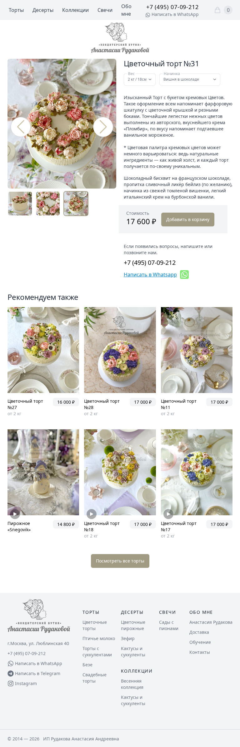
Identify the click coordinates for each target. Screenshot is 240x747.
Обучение (200, 642)
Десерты (42, 10)
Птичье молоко (98, 638)
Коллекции (75, 10)
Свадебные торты (94, 678)
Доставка (199, 632)
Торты (16, 10)
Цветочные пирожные (133, 625)
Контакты (199, 652)
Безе (87, 665)
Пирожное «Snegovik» (19, 526)
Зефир (128, 638)
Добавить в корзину (187, 219)
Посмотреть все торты (120, 561)
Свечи (105, 10)
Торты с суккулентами (97, 651)
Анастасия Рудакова (210, 622)
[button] (103, 127)
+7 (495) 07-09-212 (172, 7)
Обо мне (201, 612)
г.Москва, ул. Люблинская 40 (38, 643)
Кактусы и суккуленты (133, 651)
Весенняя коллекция (132, 684)
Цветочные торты (94, 625)
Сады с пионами (168, 625)
